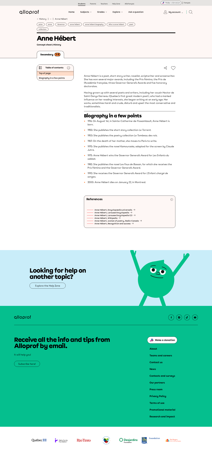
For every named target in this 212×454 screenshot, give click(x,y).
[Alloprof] (29, 12)
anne (50, 24)
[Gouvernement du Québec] (39, 440)
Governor (61, 24)
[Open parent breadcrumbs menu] (50, 18)
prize (41, 24)
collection (42, 29)
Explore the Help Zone (47, 285)
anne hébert (75, 24)
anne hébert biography (94, 24)
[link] (165, 67)
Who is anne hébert (116, 24)
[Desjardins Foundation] (128, 440)
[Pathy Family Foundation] (61, 440)
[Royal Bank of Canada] (151, 440)
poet (131, 24)
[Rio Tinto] (84, 440)
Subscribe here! (27, 364)
